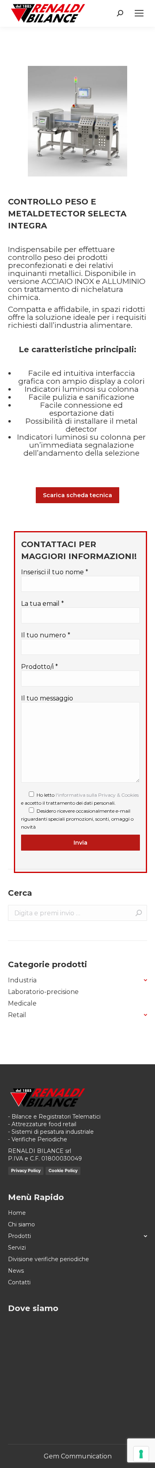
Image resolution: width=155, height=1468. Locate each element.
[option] (77, 121)
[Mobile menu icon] (139, 13)
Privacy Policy (26, 1170)
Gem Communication (78, 1456)
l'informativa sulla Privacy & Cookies (97, 795)
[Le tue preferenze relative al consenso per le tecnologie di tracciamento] (141, 1454)
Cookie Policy (63, 1170)
